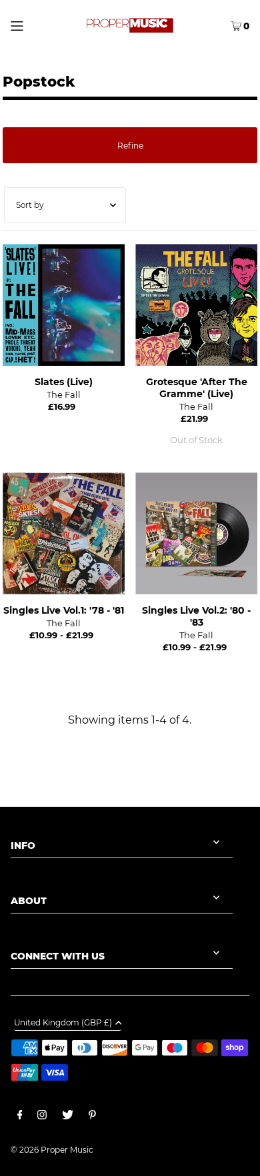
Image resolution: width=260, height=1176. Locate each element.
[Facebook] (20, 1116)
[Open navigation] (32, 25)
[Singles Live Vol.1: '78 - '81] (64, 533)
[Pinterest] (92, 1116)
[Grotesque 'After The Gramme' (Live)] (196, 305)
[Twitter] (67, 1116)
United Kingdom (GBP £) (63, 1023)
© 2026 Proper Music (52, 1150)
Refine (130, 146)
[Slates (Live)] (64, 305)
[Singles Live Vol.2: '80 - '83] (196, 533)
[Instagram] (42, 1116)
